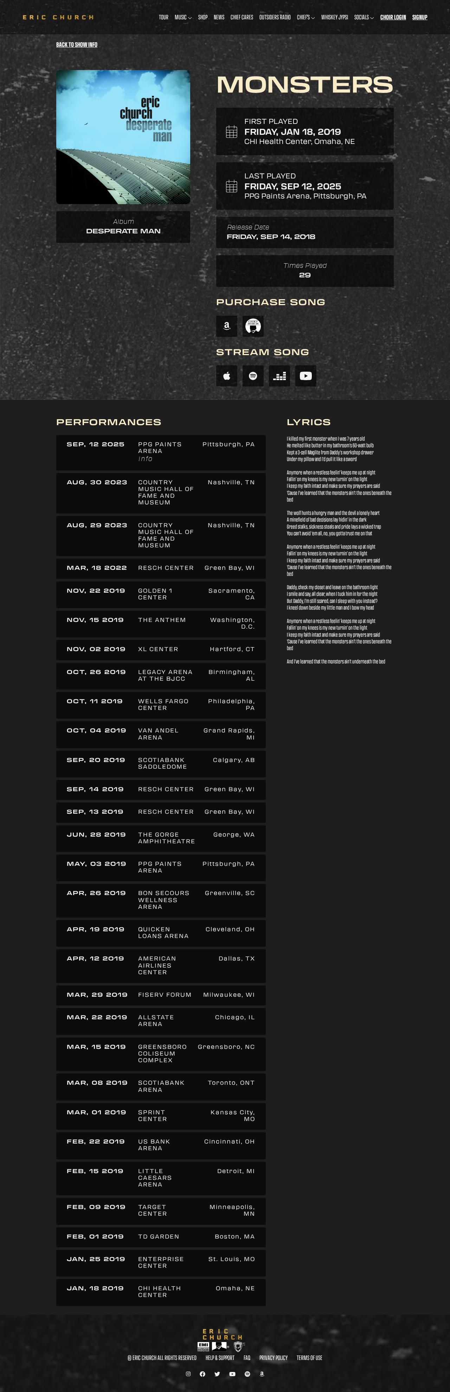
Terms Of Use (309, 1357)
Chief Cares (242, 17)
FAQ (247, 1357)
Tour (163, 17)
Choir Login (393, 17)
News (219, 17)
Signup (420, 17)
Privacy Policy (273, 1357)
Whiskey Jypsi (334, 17)
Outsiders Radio (275, 17)
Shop (202, 17)
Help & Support (220, 1357)
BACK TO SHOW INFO (76, 45)
